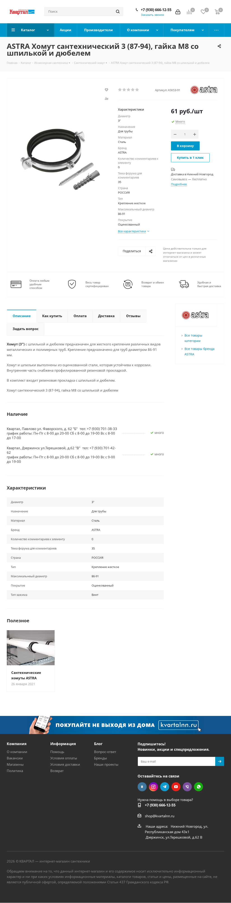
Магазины (15, 764)
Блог (98, 743)
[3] (129, 90)
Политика (15, 770)
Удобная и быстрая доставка (209, 284)
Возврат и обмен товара (152, 284)
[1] (120, 90)
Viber (187, 786)
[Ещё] (216, 30)
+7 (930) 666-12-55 (156, 9)
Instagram (153, 786)
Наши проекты (106, 764)
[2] (124, 90)
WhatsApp (198, 786)
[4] (133, 90)
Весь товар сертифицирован (97, 284)
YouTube (175, 786)
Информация (63, 743)
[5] (137, 90)
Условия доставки (65, 764)
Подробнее (179, 184)
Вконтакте (142, 786)
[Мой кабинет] (178, 11)
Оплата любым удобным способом (39, 284)
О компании (17, 751)
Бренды (100, 758)
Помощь (57, 751)
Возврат (57, 770)
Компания (16, 743)
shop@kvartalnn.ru (159, 816)
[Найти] (117, 11)
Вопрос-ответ (105, 751)
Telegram (164, 786)
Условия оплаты (63, 758)
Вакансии (15, 758)
